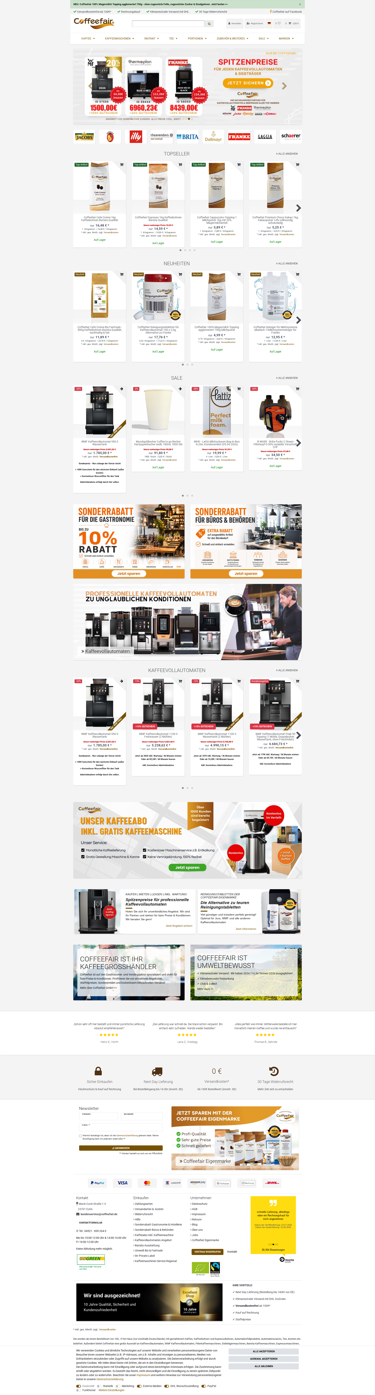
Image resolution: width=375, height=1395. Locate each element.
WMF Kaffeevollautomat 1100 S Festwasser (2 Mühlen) (158, 735)
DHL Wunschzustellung (185, 1386)
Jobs (194, 1235)
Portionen (196, 38)
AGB (194, 1209)
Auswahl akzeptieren (263, 1359)
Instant (150, 38)
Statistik (108, 1386)
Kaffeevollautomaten (151, 1343)
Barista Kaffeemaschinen (261, 1343)
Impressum (198, 1214)
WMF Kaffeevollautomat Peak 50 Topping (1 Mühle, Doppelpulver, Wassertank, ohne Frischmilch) (275, 737)
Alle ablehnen (264, 1366)
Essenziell (88, 1386)
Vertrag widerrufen (208, 1251)
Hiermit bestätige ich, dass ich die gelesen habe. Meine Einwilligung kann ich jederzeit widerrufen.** (121, 1137)
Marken (285, 38)
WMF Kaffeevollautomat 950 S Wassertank (99, 443)
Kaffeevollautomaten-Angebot (153, 1240)
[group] (99, 187)
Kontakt (232, 1251)
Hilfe (137, 1219)
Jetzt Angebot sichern (179, 925)
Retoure (196, 1219)
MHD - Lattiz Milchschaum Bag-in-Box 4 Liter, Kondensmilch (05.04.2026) (217, 443)
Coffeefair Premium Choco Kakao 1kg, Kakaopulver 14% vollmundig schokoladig (275, 220)
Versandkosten (111, 232)
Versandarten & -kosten (148, 1209)
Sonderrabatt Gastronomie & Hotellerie (158, 1224)
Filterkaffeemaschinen (208, 1343)
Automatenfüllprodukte (247, 1338)
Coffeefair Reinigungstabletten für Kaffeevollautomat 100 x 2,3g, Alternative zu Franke (158, 330)
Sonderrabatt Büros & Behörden (154, 1229)
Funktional (88, 1390)
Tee (171, 38)
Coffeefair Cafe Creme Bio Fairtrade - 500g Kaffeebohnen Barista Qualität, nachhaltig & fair (100, 330)
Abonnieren (121, 1148)
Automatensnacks (271, 1338)
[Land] (269, 23)
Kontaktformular (90, 1222)
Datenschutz (199, 1203)
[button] (90, 86)
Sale (262, 38)
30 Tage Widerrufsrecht (213, 11)
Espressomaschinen (287, 1343)
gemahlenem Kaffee (181, 1338)
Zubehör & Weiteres (231, 38)
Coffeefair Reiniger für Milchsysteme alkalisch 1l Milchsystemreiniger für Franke (275, 330)
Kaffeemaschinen (118, 38)
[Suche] (209, 23)
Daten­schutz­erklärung (109, 1379)
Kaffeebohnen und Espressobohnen (213, 1338)
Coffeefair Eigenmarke (205, 1240)
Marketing (128, 1386)
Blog (194, 1224)
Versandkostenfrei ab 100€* (94, 11)
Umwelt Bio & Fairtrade (148, 1250)
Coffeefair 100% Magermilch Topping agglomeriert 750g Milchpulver (217, 328)
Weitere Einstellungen (111, 1390)
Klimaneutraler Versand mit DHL (169, 11)
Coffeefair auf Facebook (287, 11)
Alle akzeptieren (264, 1351)
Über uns (197, 1229)
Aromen (292, 1338)
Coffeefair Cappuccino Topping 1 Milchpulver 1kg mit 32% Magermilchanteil (217, 220)
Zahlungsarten (143, 1203)
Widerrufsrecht (143, 1214)
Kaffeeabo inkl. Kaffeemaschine (153, 1235)
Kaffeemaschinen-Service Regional (155, 1261)
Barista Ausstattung (147, 1245)
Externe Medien (152, 1386)
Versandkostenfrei (109, 456)
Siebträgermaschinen (234, 1343)
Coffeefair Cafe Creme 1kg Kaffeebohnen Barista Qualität (99, 219)
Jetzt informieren (246, 928)
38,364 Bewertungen (273, 1249)
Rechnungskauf (130, 11)
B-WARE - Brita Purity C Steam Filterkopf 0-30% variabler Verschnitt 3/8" (275, 444)
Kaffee (86, 38)
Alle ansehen (288, 153)
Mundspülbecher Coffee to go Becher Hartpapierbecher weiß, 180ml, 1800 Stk (158, 443)
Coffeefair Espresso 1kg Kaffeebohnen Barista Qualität (158, 219)
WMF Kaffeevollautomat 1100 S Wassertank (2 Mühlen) (217, 735)
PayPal (211, 1386)
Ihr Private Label (144, 1255)
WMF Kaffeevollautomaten (179, 1343)
